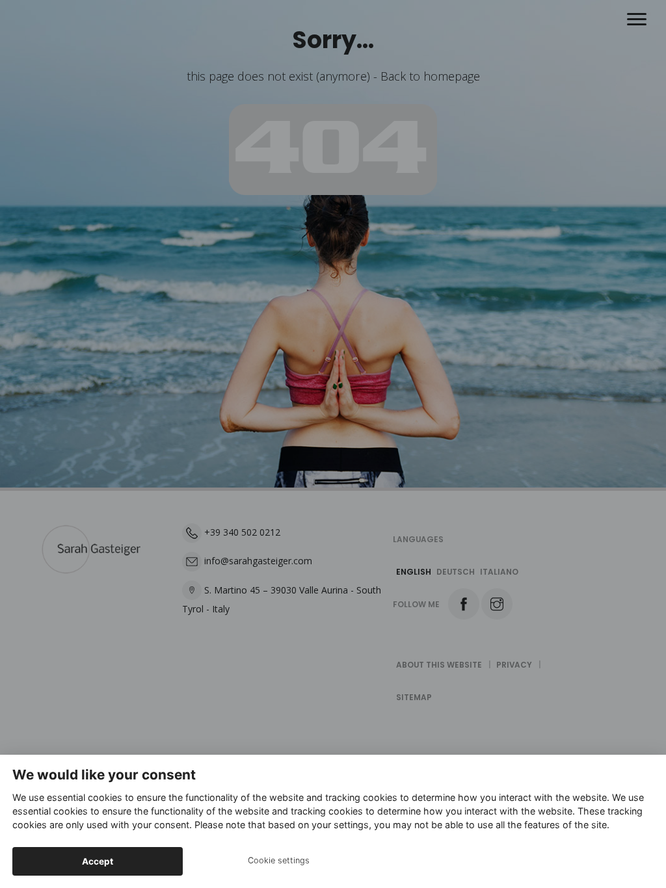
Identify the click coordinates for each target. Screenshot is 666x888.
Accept (97, 861)
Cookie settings (279, 860)
